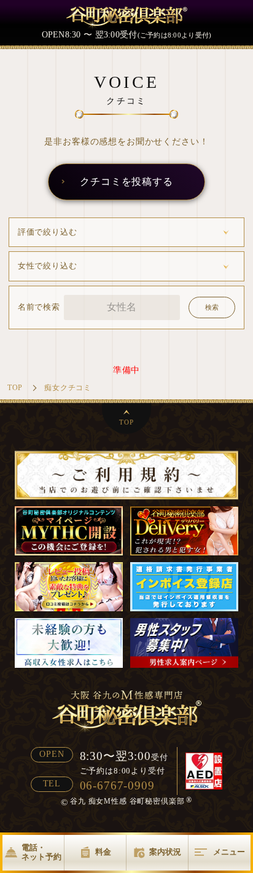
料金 (103, 852)
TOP (126, 422)
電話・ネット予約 (41, 852)
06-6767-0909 (117, 785)
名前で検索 (39, 307)
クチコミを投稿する (126, 181)
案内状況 (165, 852)
